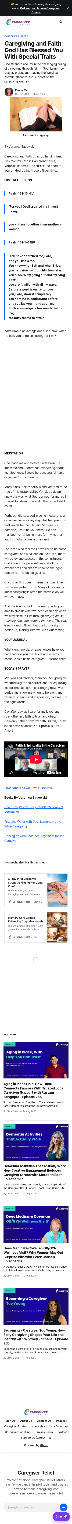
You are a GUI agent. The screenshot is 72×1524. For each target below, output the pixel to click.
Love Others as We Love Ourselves (28, 788)
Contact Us (44, 1420)
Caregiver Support (16, 36)
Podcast (61, 1420)
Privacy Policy (44, 1432)
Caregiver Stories (15, 1426)
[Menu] (67, 22)
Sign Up (10, 1420)
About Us (26, 1420)
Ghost (44, 1445)
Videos (62, 1432)
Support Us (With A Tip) (36, 1437)
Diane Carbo (23, 90)
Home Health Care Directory (50, 1426)
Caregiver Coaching (18, 1432)
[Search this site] (61, 22)
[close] (68, 8)
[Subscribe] (63, 1507)
